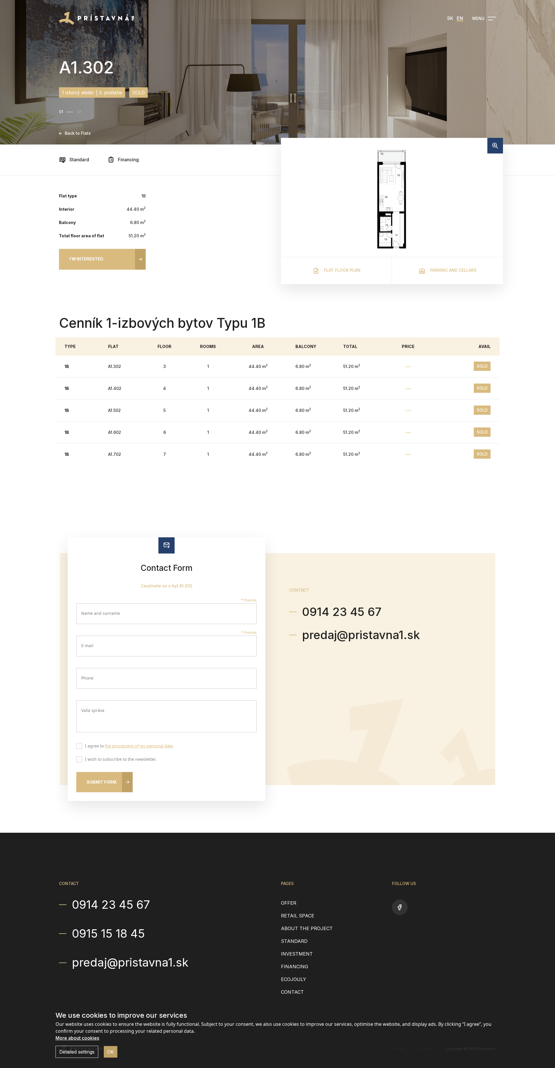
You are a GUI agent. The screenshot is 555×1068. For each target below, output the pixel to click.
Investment (297, 954)
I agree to (129, 746)
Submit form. (102, 782)
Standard (78, 159)
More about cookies (77, 1038)
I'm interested (86, 258)
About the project (307, 928)
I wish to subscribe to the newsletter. (120, 759)
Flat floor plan (341, 270)
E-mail (87, 645)
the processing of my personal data (139, 745)
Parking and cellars (452, 270)
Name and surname (100, 613)
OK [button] (110, 1052)
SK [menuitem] (450, 18)
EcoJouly (293, 979)
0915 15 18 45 (108, 933)
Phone (87, 678)
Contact (292, 992)
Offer (288, 903)
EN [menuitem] (460, 18)
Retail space (297, 916)
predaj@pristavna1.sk (361, 635)
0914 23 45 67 (342, 612)
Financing (128, 159)
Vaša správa (92, 710)
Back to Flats (78, 133)
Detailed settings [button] (77, 1052)
